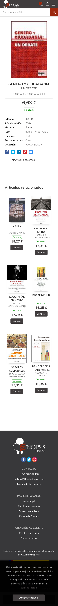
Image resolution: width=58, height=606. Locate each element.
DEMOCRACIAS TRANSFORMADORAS (41, 368)
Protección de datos (29, 511)
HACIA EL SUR (33, 144)
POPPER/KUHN (41, 295)
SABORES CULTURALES (17, 369)
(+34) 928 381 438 (29, 474)
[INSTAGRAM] (34, 459)
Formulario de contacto (29, 484)
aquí (28, 583)
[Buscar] (54, 12)
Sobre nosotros (29, 538)
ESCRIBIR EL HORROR (41, 230)
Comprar (17, 247)
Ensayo (29, 127)
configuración (28, 587)
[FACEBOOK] (23, 459)
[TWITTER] (29, 459)
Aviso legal (29, 501)
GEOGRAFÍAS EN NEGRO (17, 298)
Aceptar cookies (28, 597)
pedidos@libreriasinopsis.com (29, 479)
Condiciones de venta (29, 506)
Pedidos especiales (29, 533)
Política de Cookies (29, 516)
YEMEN (17, 226)
